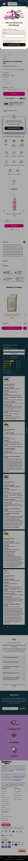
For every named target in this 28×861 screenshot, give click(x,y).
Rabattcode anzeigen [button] (14, 44)
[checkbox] (14, 32)
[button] (26, 8)
